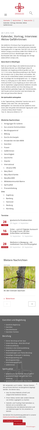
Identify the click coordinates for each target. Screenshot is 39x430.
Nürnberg (10, 209)
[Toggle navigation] (5, 15)
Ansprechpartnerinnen (13, 350)
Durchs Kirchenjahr (11, 137)
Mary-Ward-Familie (11, 175)
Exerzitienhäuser (11, 329)
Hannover (10, 202)
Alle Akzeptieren (19, 424)
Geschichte (8, 158)
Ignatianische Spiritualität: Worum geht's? (20, 374)
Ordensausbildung (12, 346)
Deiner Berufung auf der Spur (16, 341)
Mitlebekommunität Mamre (14, 181)
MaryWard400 (9, 178)
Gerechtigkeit (9, 154)
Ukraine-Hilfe (11, 168)
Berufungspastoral (11, 130)
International (9, 164)
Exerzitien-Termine (12, 332)
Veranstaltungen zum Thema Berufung (19, 353)
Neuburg (9, 205)
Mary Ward (8, 171)
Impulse (7, 161)
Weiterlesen (10, 298)
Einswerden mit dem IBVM (14, 141)
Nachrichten (17, 20)
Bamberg (9, 198)
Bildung (7, 134)
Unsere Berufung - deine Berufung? (18, 343)
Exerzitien (7, 144)
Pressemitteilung (10, 188)
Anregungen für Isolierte (13, 124)
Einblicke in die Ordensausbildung (17, 348)
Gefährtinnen (9, 151)
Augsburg (9, 195)
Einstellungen (30, 426)
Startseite (6, 20)
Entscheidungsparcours (14, 362)
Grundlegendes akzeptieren (13, 421)
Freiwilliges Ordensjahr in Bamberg (18, 355)
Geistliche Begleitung (13, 325)
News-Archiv (28, 20)
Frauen (6, 147)
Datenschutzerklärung (10, 417)
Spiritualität (8, 185)
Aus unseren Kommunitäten (14, 127)
